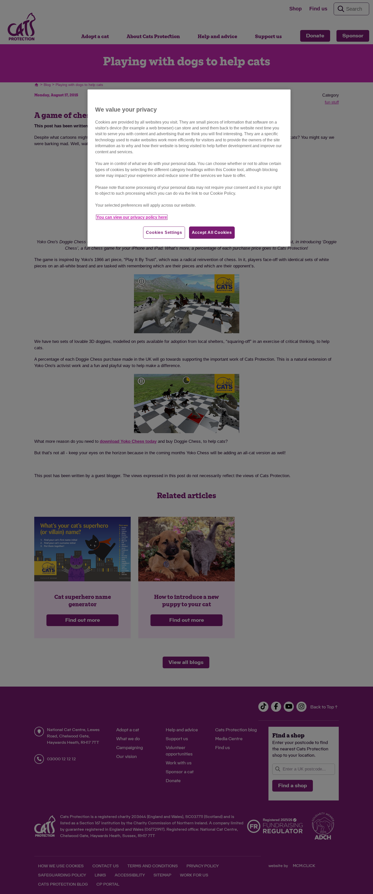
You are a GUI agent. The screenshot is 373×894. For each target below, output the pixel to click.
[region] (189, 168)
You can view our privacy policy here (131, 217)
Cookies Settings (164, 232)
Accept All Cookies (212, 232)
